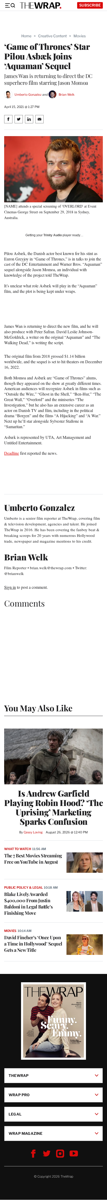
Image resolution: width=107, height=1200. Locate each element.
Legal (15, 1114)
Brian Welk (67, 94)
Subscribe (90, 5)
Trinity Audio (52, 235)
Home (26, 36)
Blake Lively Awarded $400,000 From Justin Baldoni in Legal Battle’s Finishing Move (28, 903)
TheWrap (19, 1075)
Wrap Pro (19, 1095)
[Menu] (10, 5)
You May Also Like (38, 707)
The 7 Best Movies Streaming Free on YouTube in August (33, 858)
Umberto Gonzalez (28, 94)
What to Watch (17, 849)
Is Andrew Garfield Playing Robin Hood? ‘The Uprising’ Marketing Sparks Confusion (53, 807)
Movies (79, 36)
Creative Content (52, 36)
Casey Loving (33, 832)
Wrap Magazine (26, 1133)
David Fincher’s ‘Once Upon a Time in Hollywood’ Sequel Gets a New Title (33, 943)
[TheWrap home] (40, 5)
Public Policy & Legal (23, 887)
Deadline (11, 453)
